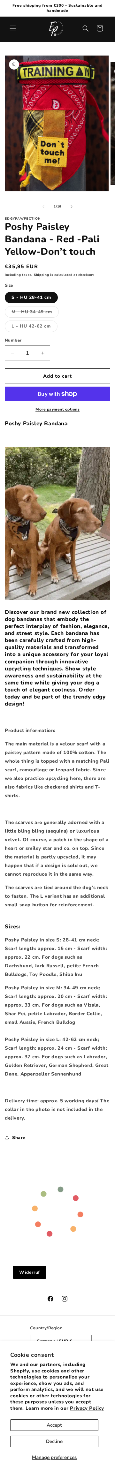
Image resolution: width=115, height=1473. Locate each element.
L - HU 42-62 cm (34, 327)
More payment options (57, 409)
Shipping (41, 275)
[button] (13, 28)
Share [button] (19, 1138)
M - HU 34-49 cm (35, 313)
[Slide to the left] (43, 207)
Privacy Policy (87, 1408)
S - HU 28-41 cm (31, 297)
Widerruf (29, 1272)
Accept (54, 1425)
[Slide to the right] (72, 207)
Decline (54, 1441)
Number (13, 340)
